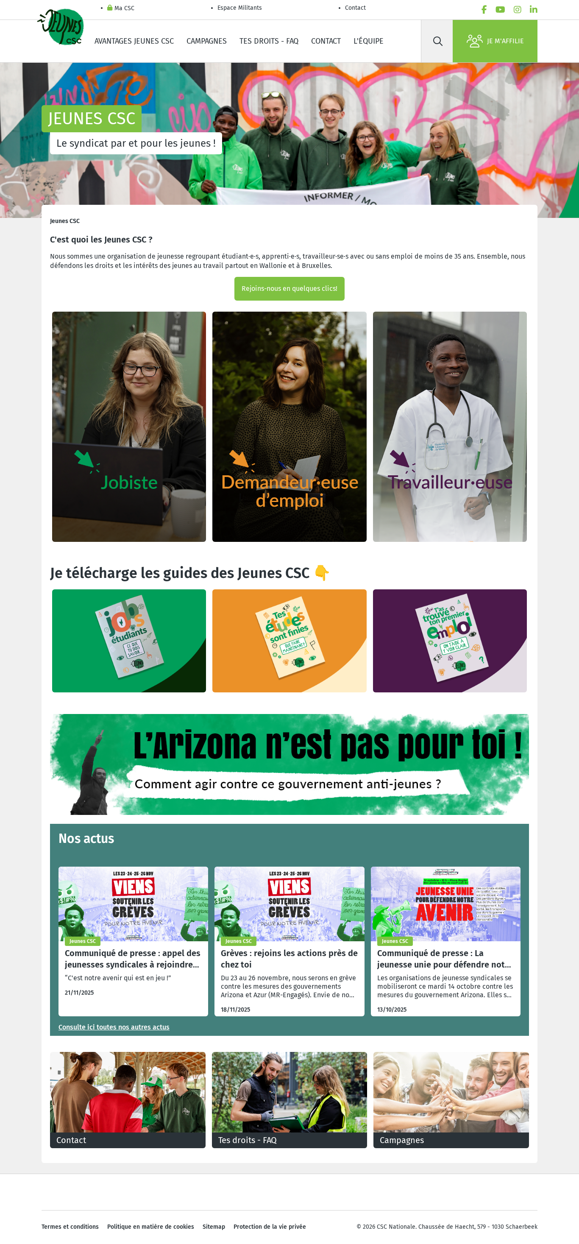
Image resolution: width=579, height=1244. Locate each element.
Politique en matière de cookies (150, 1226)
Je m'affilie (505, 41)
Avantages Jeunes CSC (134, 41)
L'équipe (369, 41)
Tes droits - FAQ (268, 41)
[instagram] (517, 10)
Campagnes (207, 41)
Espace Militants (239, 7)
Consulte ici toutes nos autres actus (114, 1027)
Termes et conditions (70, 1226)
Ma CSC (124, 8)
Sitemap (214, 1226)
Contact (355, 7)
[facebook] (484, 10)
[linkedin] (534, 10)
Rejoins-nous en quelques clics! (289, 289)
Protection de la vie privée (270, 1226)
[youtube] (500, 10)
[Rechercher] (437, 41)
